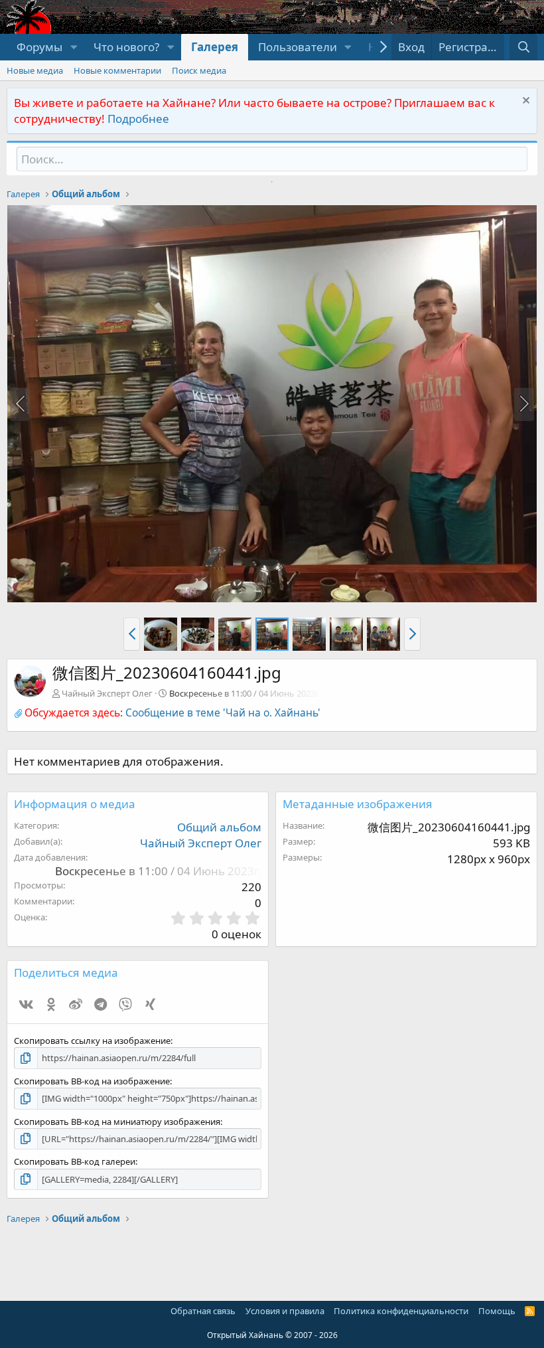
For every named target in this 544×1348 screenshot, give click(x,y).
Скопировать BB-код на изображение (92, 1081)
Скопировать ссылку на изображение (92, 1041)
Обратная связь (203, 1311)
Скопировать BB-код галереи (74, 1161)
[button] (74, 47)
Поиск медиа (199, 70)
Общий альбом (219, 827)
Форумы (39, 46)
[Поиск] (523, 47)
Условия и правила (284, 1311)
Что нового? (126, 46)
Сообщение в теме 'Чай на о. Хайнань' (222, 712)
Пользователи (297, 46)
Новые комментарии (117, 70)
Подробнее (138, 118)
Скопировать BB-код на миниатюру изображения (117, 1122)
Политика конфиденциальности (401, 1311)
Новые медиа (35, 70)
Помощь (496, 1311)
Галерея (214, 46)
